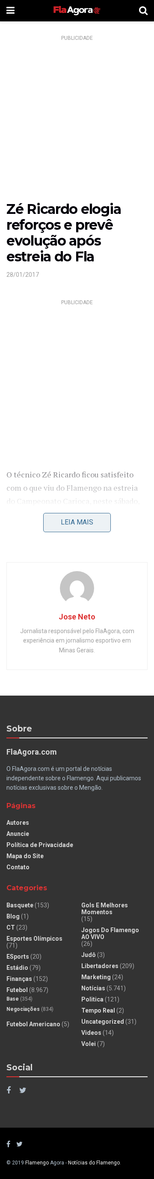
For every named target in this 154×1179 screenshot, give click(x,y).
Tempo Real (98, 1010)
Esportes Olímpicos (34, 938)
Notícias (93, 988)
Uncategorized (102, 1021)
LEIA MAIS (77, 522)
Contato (18, 867)
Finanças (19, 978)
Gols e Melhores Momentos (104, 908)
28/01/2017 (22, 274)
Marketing (96, 977)
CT (10, 927)
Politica (92, 999)
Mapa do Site (25, 856)
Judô (88, 954)
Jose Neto (77, 616)
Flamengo (37, 1163)
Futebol (17, 989)
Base (12, 999)
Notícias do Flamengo (94, 1163)
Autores (17, 822)
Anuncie (17, 833)
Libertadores (99, 966)
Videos (91, 1032)
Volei (88, 1043)
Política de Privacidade (39, 844)
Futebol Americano (33, 1024)
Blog (13, 916)
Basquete (19, 905)
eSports (17, 956)
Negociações (23, 1009)
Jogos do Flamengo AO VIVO (110, 933)
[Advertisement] (77, 121)
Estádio (17, 967)
